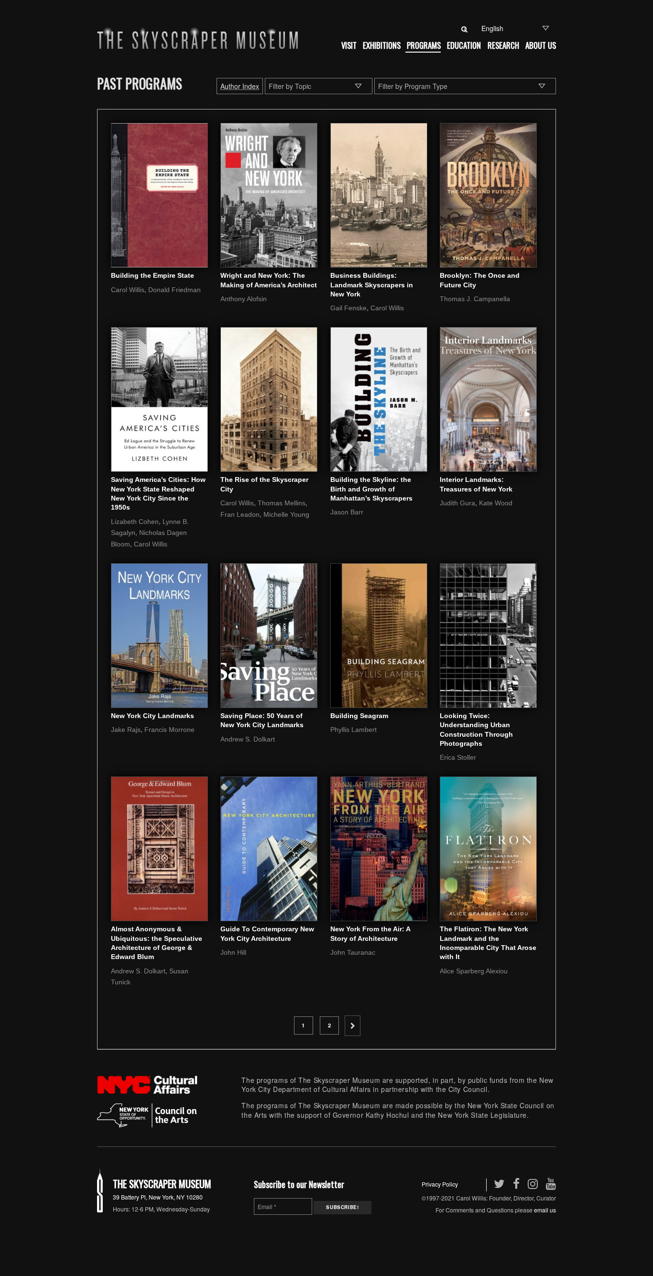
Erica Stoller (458, 757)
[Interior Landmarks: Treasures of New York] (488, 398)
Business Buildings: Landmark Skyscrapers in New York (371, 285)
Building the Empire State (152, 275)
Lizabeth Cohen (135, 521)
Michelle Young (286, 514)
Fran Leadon (240, 514)
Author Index (239, 86)
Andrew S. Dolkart (247, 739)
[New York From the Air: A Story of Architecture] (378, 847)
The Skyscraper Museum (162, 1183)
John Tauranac (352, 952)
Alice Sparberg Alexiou (474, 971)
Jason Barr (346, 512)
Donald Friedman (174, 290)
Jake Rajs (126, 729)
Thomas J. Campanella (475, 299)
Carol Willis (127, 290)
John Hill (233, 952)
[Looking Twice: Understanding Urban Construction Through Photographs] (488, 634)
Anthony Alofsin (243, 299)
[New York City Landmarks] (159, 634)
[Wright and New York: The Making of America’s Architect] (268, 194)
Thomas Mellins (281, 503)
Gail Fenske (348, 308)
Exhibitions (382, 45)
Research (503, 45)
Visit (349, 45)
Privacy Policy (440, 1184)
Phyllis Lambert (353, 729)
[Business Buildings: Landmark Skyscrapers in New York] (378, 194)
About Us (540, 45)
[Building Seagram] (378, 634)
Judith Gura (457, 503)
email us (545, 1210)
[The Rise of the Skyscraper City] (268, 398)
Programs (424, 45)
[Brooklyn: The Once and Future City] (488, 194)
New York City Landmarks (152, 716)
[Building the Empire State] (159, 194)
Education (464, 45)
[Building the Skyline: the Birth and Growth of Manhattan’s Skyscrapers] (378, 398)
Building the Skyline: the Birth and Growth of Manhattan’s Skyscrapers (371, 489)
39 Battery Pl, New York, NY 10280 (158, 1197)
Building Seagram (359, 716)
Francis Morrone (169, 729)
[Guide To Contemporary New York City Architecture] (268, 847)
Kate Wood (495, 503)
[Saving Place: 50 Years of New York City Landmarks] (268, 634)
